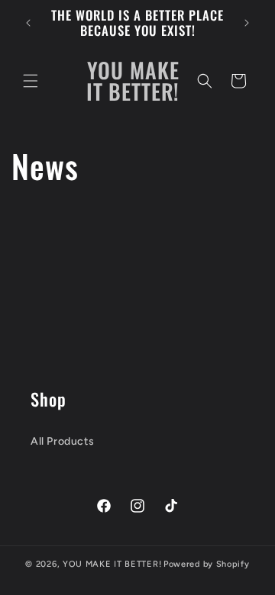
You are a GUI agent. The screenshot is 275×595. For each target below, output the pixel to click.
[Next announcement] (247, 23)
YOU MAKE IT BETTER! (112, 564)
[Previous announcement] (28, 23)
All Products (62, 441)
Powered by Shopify (206, 564)
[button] (30, 81)
